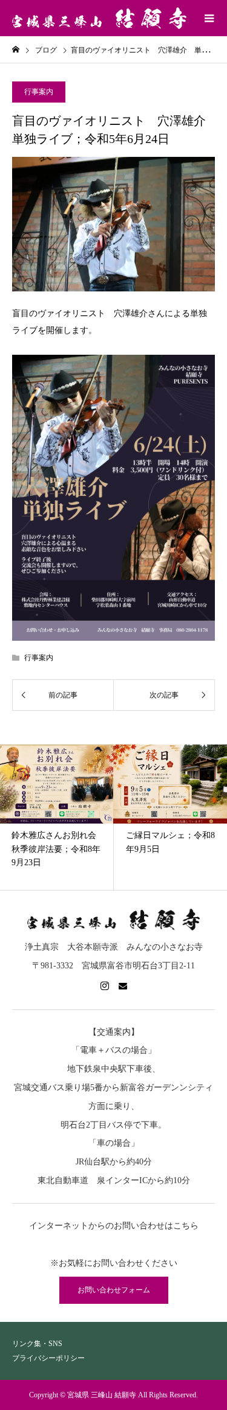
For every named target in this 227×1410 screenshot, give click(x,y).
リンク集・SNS (37, 1343)
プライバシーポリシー (48, 1358)
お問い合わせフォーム (113, 1290)
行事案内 (38, 91)
